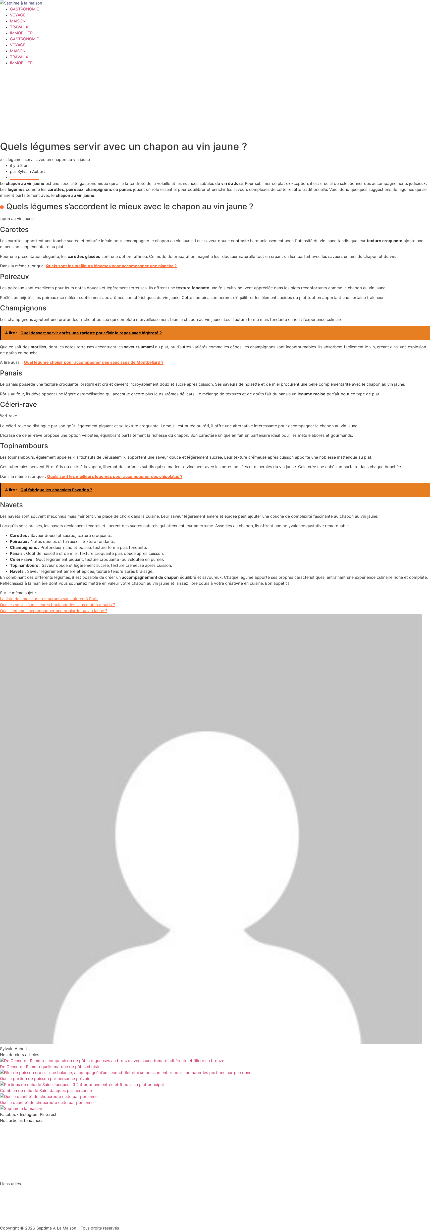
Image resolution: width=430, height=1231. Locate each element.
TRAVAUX (19, 26)
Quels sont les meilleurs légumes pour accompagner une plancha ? (111, 265)
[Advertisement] (215, 103)
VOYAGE (18, 14)
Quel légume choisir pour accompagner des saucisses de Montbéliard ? (93, 362)
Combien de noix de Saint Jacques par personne (46, 1090)
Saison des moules (17, 1135)
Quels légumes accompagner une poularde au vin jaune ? (53, 610)
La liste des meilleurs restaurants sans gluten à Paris (49, 598)
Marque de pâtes (16, 1164)
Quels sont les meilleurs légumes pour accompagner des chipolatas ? (114, 476)
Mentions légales (16, 1189)
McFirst (7, 1126)
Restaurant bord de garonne (26, 1155)
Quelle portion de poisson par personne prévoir (45, 1078)
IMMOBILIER (21, 32)
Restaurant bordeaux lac (23, 1145)
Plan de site (11, 1199)
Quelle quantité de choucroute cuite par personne (47, 1102)
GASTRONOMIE (24, 8)
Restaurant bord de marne (24, 1174)
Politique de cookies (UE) (24, 1208)
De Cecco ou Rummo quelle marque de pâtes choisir (49, 1066)
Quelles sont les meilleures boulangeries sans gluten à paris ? (57, 604)
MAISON (18, 20)
